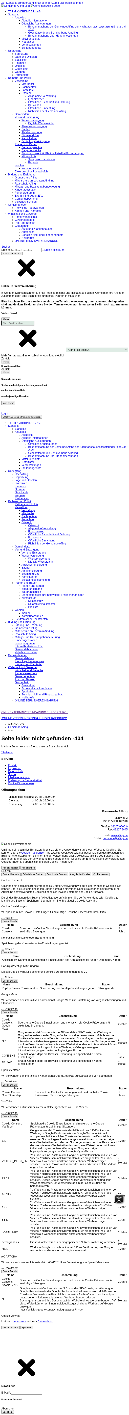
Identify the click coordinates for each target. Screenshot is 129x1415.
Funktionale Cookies (57, 874)
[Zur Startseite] (30, 5)
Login (4, 413)
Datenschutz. (45, 1321)
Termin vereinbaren (12, 253)
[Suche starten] (43, 250)
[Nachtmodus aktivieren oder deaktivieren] (3, 409)
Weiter (6, 319)
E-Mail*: (6, 1392)
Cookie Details (10, 921)
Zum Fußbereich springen (67, 2)
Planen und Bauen (33, 585)
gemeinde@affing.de (115, 838)
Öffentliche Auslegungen (42, 443)
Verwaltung (28, 510)
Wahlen (26, 613)
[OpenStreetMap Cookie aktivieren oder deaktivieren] (2, 1082)
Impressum (19, 1321)
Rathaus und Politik (26, 504)
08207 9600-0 (119, 826)
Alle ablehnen (28, 868)
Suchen (6, 249)
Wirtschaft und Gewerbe (29, 670)
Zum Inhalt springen (40, 2)
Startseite (20, 428)
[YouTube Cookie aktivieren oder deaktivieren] (2, 1113)
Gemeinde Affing (18, 727)
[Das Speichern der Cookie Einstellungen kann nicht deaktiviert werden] (2, 918)
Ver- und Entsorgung (34, 552)
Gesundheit (28, 685)
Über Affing (21, 474)
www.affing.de (119, 835)
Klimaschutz (35, 600)
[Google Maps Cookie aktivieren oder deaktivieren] (2, 1009)
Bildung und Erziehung (28, 625)
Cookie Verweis (100, 874)
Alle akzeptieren (10, 868)
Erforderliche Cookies (33, 874)
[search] (26, 250)
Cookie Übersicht (11, 874)
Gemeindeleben (24, 658)
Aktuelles (27, 434)
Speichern (26, 1327)
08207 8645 (120, 829)
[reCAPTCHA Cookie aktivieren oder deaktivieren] (2, 1268)
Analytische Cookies (80, 874)
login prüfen (8, 403)
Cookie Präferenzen (33, 852)
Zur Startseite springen (14, 2)
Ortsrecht (33, 525)
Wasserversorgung (39, 558)
